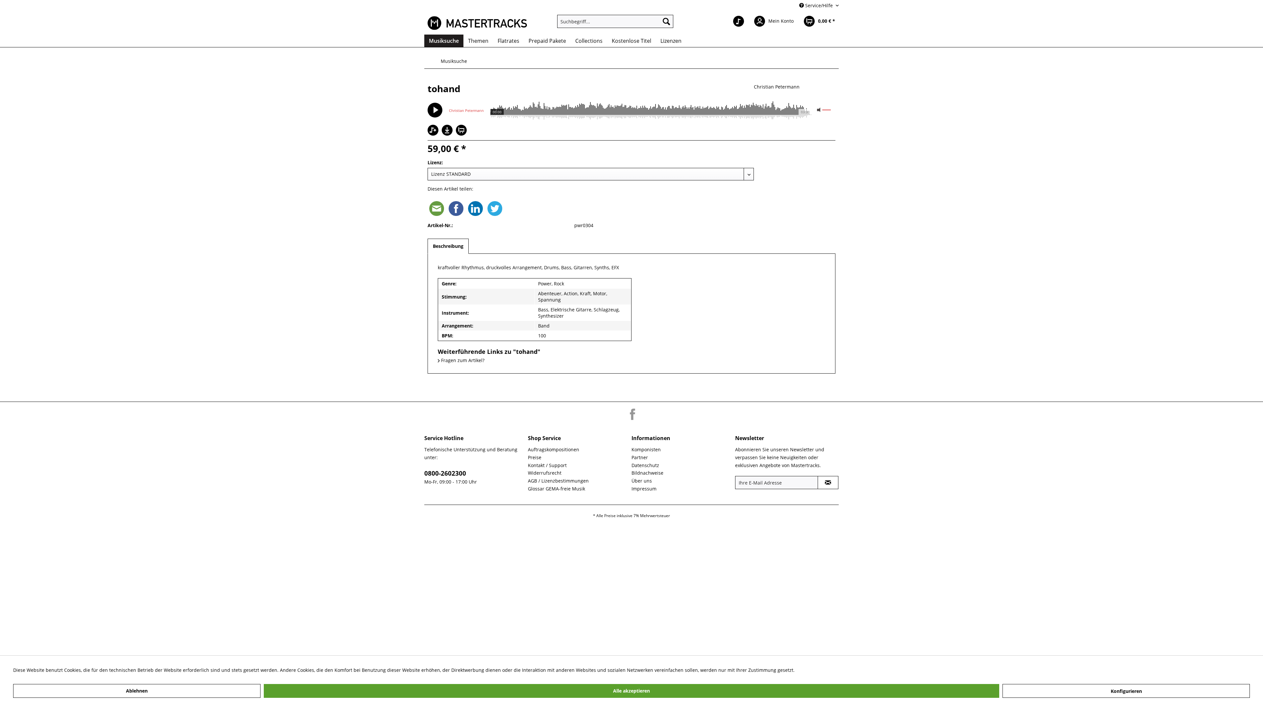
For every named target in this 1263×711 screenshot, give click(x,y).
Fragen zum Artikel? (462, 360)
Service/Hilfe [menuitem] (819, 5)
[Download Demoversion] (448, 134)
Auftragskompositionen (553, 449)
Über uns (642, 481)
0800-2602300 (445, 473)
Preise (534, 457)
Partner (640, 457)
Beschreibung (448, 246)
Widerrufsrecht (544, 473)
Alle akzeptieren (631, 691)
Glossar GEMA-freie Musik (556, 489)
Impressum (644, 489)
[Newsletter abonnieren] (828, 482)
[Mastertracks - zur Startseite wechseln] (477, 23)
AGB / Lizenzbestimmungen (558, 481)
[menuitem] (615, 21)
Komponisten (646, 449)
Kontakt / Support (547, 465)
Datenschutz (645, 465)
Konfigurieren (1126, 691)
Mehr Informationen (818, 670)
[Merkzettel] (739, 21)
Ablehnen (137, 691)
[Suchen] (666, 21)
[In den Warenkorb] (462, 131)
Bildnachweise (647, 473)
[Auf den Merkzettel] (434, 131)
